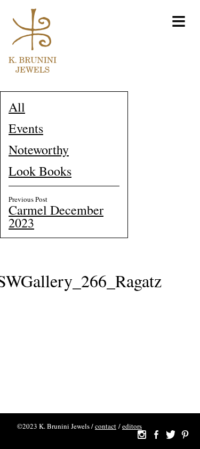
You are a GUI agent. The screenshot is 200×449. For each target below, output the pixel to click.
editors (132, 426)
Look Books (40, 170)
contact (105, 426)
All (17, 106)
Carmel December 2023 (56, 216)
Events (26, 128)
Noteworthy (39, 149)
